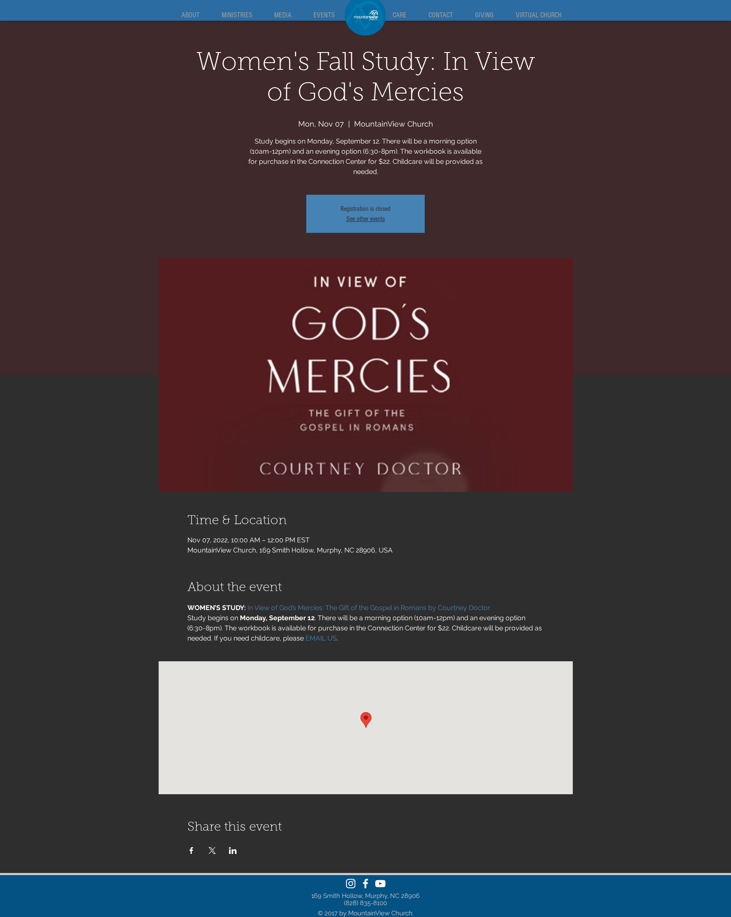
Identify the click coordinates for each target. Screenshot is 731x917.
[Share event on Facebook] (191, 850)
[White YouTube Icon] (380, 883)
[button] (190, 15)
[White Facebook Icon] (365, 883)
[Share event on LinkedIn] (233, 850)
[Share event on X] (212, 850)
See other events (365, 219)
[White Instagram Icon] (350, 883)
